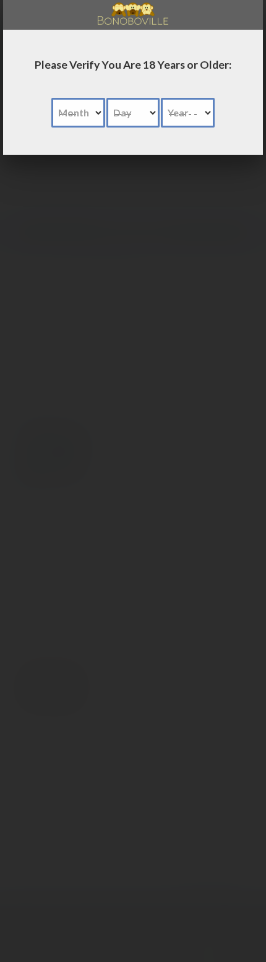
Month (73, 112)
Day (122, 112)
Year (178, 112)
